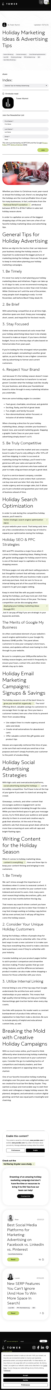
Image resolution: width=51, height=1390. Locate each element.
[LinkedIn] (42, 1347)
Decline (25, 1380)
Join (43, 150)
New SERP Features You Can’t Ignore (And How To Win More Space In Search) (23, 1293)
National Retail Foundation (16, 204)
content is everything (13, 862)
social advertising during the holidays (20, 786)
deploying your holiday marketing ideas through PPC (21, 607)
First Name (8, 124)
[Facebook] (38, 1347)
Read (13, 1259)
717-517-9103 (7, 1351)
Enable (35, 1150)
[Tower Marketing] (9, 4)
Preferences (25, 1385)
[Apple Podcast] (47, 1347)
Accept (25, 1375)
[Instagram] (33, 1347)
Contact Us (25, 1196)
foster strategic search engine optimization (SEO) (23, 521)
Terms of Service (16, 145)
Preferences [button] (7, 1370)
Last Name (8, 132)
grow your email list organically (17, 703)
